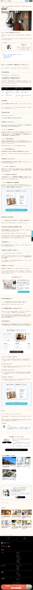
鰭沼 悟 (24, 45)
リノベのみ (17, 553)
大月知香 (8, 425)
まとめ (4, 58)
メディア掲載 (18, 574)
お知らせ (17, 573)
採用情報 (17, 569)
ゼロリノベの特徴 (18, 565)
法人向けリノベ (18, 557)
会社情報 (17, 566)
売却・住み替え (18, 556)
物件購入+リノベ (18, 552)
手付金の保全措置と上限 (7, 57)
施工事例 (2, 549)
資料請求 (17, 561)
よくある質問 (18, 562)
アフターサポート (18, 578)
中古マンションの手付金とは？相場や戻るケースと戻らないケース (13, 54)
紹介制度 (17, 579)
